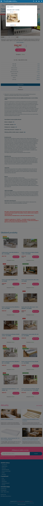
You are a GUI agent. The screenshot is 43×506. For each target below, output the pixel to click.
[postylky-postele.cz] (10, 1)
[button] (36, 1)
